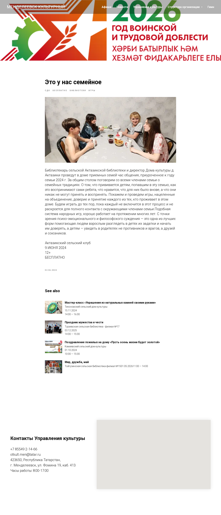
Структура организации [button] (184, 7)
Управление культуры (147, 7)
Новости (122, 7)
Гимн (211, 7)
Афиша (106, 7)
